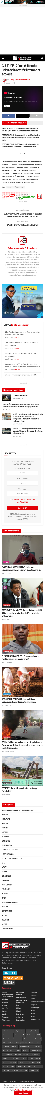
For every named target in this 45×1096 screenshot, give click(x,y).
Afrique (5, 823)
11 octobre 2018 (9, 83)
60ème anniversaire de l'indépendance (18, 810)
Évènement (19, 187)
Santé (31, 1058)
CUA (4, 1043)
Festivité (6, 1046)
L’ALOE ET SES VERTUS (20, 395)
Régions (5, 907)
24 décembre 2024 (8, 751)
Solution (5, 920)
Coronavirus (28, 1039)
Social (6, 562)
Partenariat (34, 1054)
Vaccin (5, 1066)
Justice (25, 1050)
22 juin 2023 (17, 436)
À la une (7, 605)
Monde (4, 872)
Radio (4, 898)
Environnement (34, 1043)
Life (3, 863)
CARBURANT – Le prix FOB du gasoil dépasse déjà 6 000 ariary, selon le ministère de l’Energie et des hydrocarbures (22, 613)
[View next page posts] (24, 153)
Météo (4, 867)
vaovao (19, 1066)
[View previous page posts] (20, 153)
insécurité (36, 1046)
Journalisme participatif (27, 1081)
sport (5, 1062)
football (14, 1046)
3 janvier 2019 (18, 398)
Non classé (6, 876)
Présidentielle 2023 (19, 1058)
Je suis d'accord (23, 1093)
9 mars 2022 (6, 794)
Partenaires (7, 885)
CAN (22, 1035)
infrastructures (25, 1046)
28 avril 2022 (18, 424)
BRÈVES (16, 338)
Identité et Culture (10, 850)
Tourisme (12, 1062)
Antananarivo (7, 1035)
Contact (4, 1081)
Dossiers (5, 837)
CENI (38, 1035)
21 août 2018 (7, 705)
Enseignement (21, 1043)
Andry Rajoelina (32, 1031)
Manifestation (36, 1050)
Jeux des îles (8, 1050)
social (37, 1058)
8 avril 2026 (6, 619)
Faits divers (7, 845)
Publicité (13, 1081)
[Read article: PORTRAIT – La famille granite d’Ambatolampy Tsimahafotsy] (22, 770)
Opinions (5, 880)
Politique (6, 889)
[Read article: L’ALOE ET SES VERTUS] (6, 398)
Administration (8, 1031)
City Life (5, 828)
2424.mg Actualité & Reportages (19, 80)
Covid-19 (38, 1039)
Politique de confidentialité (24, 1090)
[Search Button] (42, 57)
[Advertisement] (22, 31)
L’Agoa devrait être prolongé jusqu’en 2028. (21, 364)
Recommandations (10, 902)
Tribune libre (7, 929)
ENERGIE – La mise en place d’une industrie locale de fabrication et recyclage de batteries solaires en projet (28, 431)
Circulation (7, 1039)
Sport (4, 924)
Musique (18, 1054)
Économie (7, 694)
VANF (12, 1066)
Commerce (17, 1039)
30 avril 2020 (7, 573)
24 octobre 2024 (8, 662)
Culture (9, 187)
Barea (17, 1035)
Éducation (37, 1066)
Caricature (30, 1035)
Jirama (17, 1050)
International (8, 854)
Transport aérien (34, 1062)
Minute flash (7, 1054)
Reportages (8, 651)
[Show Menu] (3, 57)
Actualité (7, 783)
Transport (22, 1062)
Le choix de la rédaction (12, 858)
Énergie (15, 1070)
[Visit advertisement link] (22, 2)
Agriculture (20, 1031)
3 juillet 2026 (8, 409)
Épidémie (23, 1070)
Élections (6, 1070)
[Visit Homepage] (22, 58)
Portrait (5, 893)
